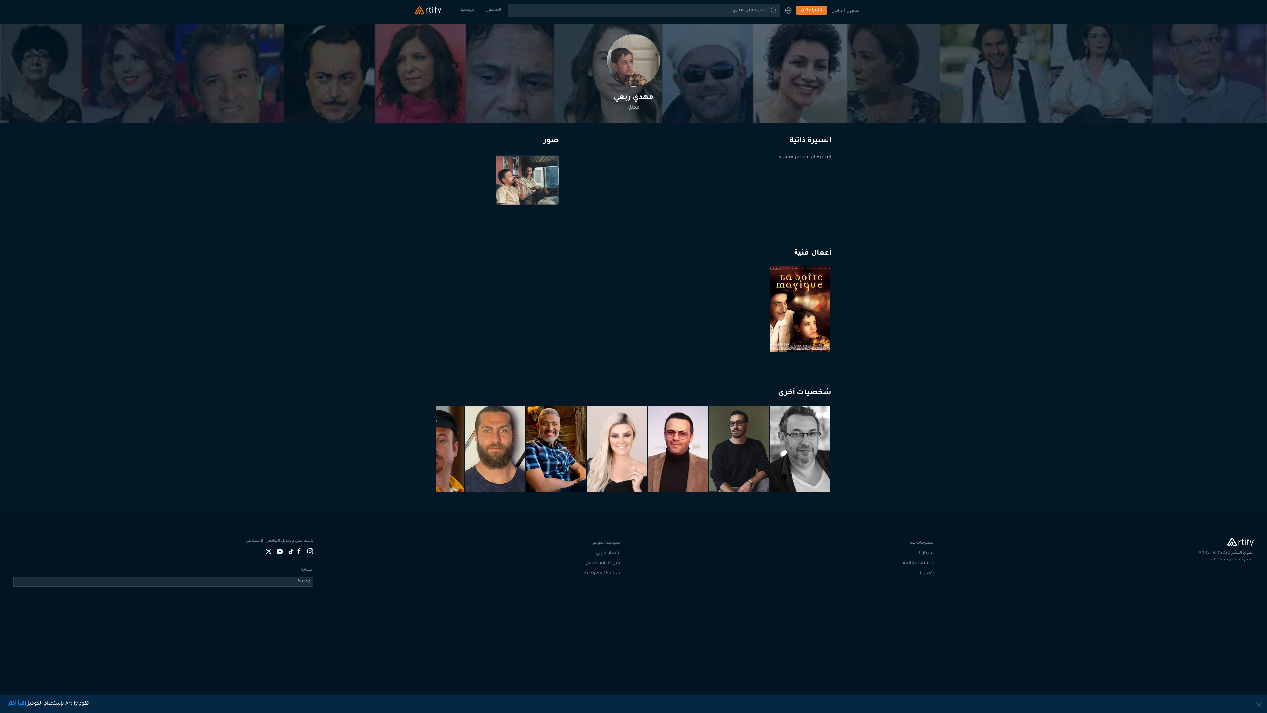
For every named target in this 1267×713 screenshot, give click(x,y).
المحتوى (493, 10)
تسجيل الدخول (845, 10)
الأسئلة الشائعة (918, 563)
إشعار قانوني (608, 553)
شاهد (801, 335)
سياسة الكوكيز (606, 543)
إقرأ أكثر (17, 704)
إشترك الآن (811, 10)
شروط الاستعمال (603, 563)
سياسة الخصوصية (602, 573)
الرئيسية (467, 10)
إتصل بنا (926, 573)
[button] (788, 10)
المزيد (801, 475)
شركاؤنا (926, 553)
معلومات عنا (921, 543)
